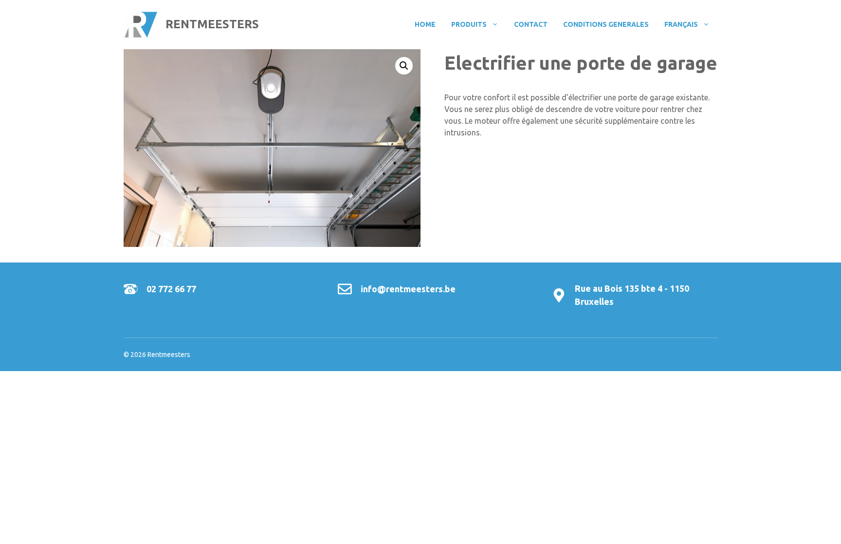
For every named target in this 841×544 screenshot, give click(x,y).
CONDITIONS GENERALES (606, 24)
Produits (469, 24)
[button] (404, 66)
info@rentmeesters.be (408, 289)
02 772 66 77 (171, 289)
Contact (531, 24)
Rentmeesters (212, 24)
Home (425, 24)
